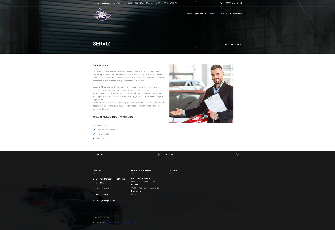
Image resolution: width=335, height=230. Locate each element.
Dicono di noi (236, 13)
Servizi (212, 13)
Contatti (223, 13)
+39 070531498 (228, 3)
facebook (100, 155)
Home (189, 13)
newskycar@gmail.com (105, 3)
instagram (169, 155)
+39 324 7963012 (103, 194)
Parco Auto (200, 13)
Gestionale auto (115, 222)
